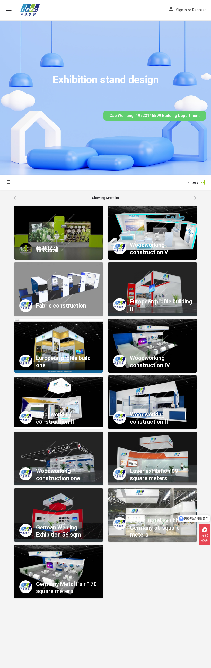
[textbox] (56, 182)
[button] (154, 116)
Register (199, 10)
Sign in (181, 10)
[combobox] (56, 182)
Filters (192, 182)
